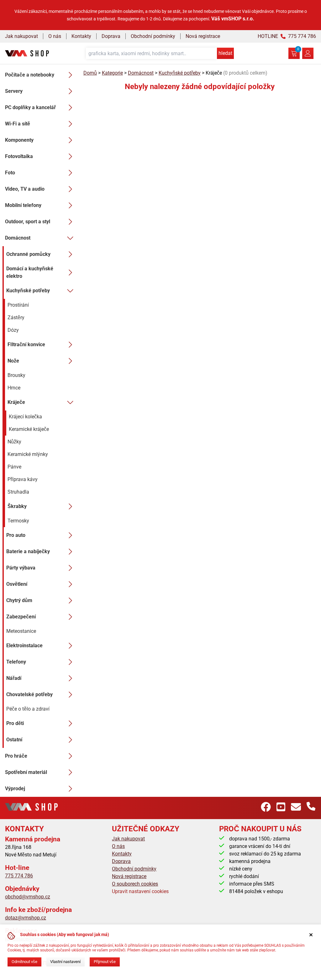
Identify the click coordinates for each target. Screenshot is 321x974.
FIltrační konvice (26, 344)
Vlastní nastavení (65, 961)
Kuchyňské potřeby (28, 291)
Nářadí (13, 678)
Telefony (16, 662)
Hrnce (14, 388)
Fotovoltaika (19, 156)
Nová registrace (203, 36)
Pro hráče (16, 756)
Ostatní (14, 740)
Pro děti (15, 723)
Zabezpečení (21, 617)
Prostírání (18, 305)
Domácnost (17, 238)
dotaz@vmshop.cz (25, 918)
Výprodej (15, 788)
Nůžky (14, 442)
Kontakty (81, 36)
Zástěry (16, 317)
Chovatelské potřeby (29, 694)
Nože (13, 361)
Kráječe (16, 402)
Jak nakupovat (21, 36)
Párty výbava (20, 568)
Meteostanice (21, 631)
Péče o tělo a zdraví (28, 709)
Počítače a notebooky (29, 75)
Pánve (14, 467)
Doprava (111, 36)
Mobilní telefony (23, 205)
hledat (225, 53)
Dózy (13, 330)
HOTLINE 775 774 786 (287, 36)
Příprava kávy (23, 479)
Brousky (16, 375)
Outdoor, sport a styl (27, 222)
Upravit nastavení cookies (140, 891)
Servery (14, 91)
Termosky (18, 521)
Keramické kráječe (29, 429)
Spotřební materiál (26, 772)
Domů (90, 73)
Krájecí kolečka (25, 417)
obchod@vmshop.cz (27, 897)
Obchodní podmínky (153, 36)
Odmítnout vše (24, 961)
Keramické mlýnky (28, 454)
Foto (10, 173)
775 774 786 (19, 876)
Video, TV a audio (25, 189)
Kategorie (112, 73)
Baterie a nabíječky (28, 551)
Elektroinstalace (24, 645)
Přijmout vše (105, 961)
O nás (54, 36)
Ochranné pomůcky (28, 254)
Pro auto (15, 535)
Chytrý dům (19, 600)
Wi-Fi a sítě (17, 124)
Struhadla (18, 492)
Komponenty (19, 140)
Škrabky (17, 506)
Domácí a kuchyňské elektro (29, 272)
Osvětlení (16, 584)
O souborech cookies (135, 884)
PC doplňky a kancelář (30, 107)
